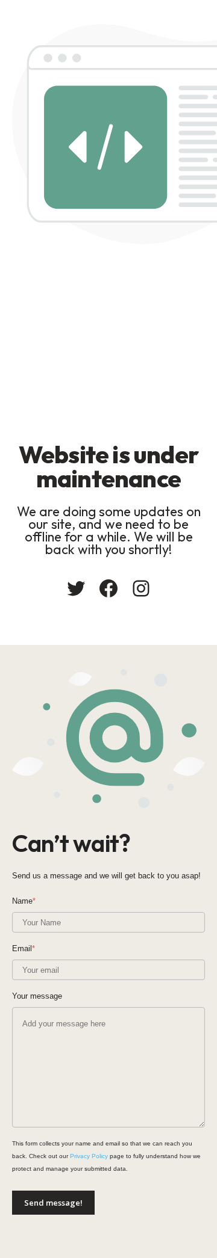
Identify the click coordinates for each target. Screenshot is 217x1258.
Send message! (53, 1202)
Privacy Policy (89, 1156)
